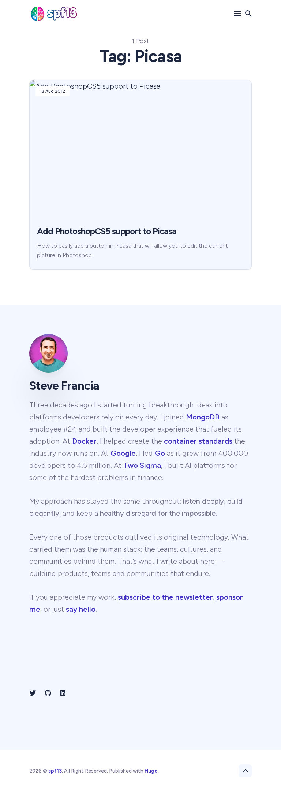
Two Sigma (142, 465)
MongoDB (203, 416)
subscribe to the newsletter (165, 597)
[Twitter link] (33, 693)
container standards (198, 441)
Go (160, 453)
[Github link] (48, 693)
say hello (80, 609)
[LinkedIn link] (63, 693)
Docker (84, 441)
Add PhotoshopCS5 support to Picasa (106, 231)
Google (123, 453)
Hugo (151, 771)
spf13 (55, 771)
